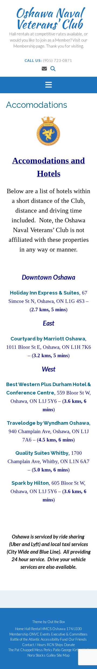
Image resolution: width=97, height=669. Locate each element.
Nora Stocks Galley (41, 655)
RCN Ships (55, 645)
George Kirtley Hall (75, 650)
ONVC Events (39, 634)
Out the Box (56, 622)
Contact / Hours (34, 645)
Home (19, 629)
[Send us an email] (44, 68)
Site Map (63, 655)
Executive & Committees (69, 634)
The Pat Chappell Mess (25, 650)
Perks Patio (52, 650)
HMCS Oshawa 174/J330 (61, 629)
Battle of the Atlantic (25, 639)
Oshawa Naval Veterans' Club (48, 18)
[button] (48, 85)
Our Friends (77, 639)
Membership (18, 634)
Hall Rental (33, 629)
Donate (69, 645)
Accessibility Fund (54, 639)
